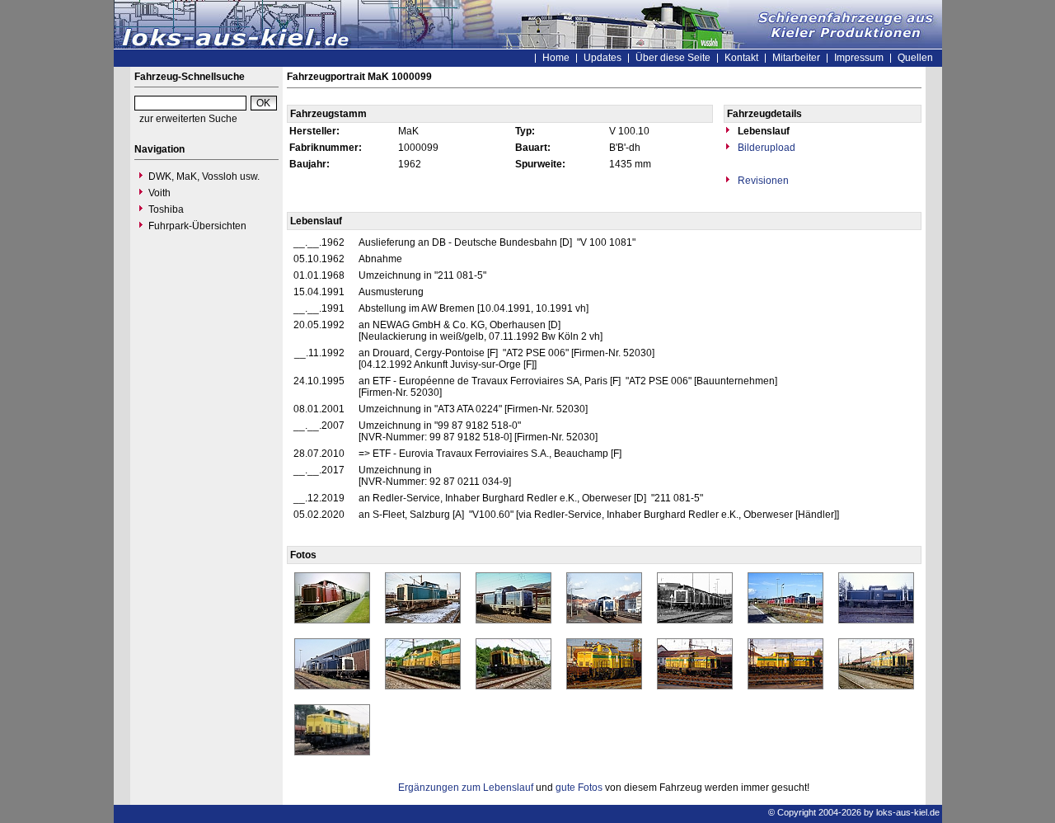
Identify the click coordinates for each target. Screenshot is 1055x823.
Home (556, 57)
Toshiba (166, 209)
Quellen (915, 57)
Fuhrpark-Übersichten (197, 226)
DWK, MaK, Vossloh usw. (204, 176)
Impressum (859, 57)
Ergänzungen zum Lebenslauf (465, 787)
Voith (159, 193)
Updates (602, 57)
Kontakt (741, 57)
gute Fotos (579, 787)
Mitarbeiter (796, 57)
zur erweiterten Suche (188, 119)
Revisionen (762, 180)
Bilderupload (765, 147)
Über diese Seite (672, 57)
